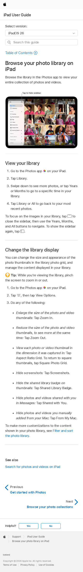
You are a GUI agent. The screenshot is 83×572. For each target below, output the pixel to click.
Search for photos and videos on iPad (32, 467)
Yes (28, 526)
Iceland (6, 554)
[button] (21, 53)
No (50, 526)
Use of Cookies (46, 564)
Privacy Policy (27, 564)
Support (16, 536)
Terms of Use (9, 564)
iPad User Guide (17, 15)
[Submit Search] (9, 42)
